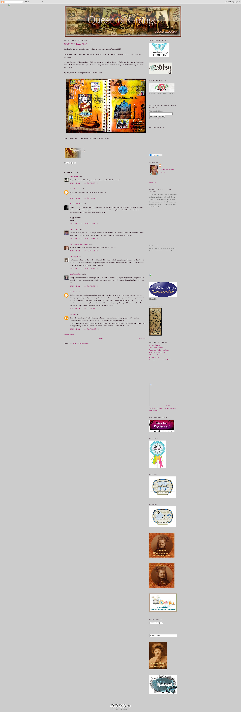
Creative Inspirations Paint (158, 352)
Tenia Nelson (74, 176)
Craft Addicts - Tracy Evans (79, 244)
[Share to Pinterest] (74, 163)
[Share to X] (70, 163)
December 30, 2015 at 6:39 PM (84, 268)
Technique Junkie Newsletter (159, 350)
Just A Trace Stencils (156, 347)
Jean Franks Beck (75, 274)
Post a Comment (69, 334)
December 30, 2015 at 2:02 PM (84, 183)
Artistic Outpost (154, 345)
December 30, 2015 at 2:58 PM (84, 223)
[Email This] (65, 163)
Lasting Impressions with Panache (160, 360)
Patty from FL (74, 229)
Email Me (152, 182)
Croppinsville (154, 357)
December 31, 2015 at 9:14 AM (84, 309)
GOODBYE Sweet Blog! (75, 43)
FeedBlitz (161, 119)
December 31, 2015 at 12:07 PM (84, 329)
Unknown (73, 314)
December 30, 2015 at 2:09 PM (84, 198)
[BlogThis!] (67, 163)
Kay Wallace (74, 292)
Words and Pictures (76, 204)
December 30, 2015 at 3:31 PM (84, 238)
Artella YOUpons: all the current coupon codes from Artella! (162, 408)
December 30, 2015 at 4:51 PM (84, 251)
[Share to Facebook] (72, 163)
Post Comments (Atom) (81, 343)
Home (101, 338)
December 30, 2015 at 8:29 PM (84, 286)
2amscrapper (74, 256)
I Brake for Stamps (155, 355)
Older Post (142, 338)
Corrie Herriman (75, 189)
